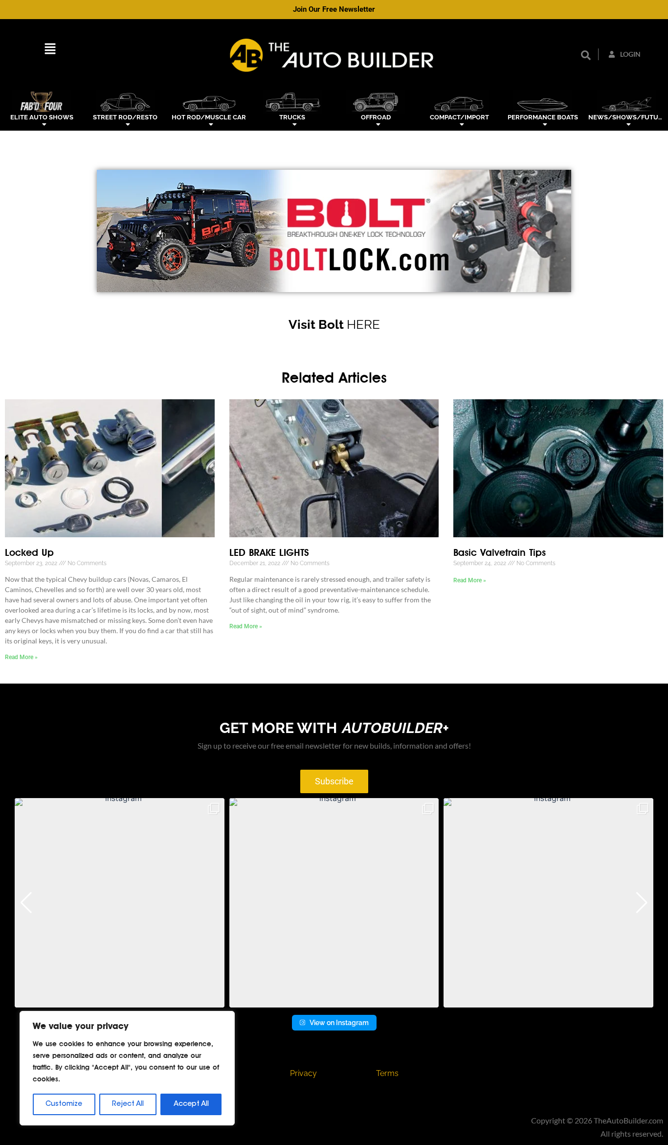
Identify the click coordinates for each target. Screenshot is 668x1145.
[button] (50, 50)
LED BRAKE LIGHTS (269, 553)
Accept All (191, 1104)
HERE (363, 324)
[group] (119, 903)
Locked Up (29, 553)
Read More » (21, 657)
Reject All (128, 1104)
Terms (387, 1073)
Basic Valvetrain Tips (499, 553)
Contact (218, 1073)
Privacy (303, 1073)
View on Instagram (339, 1023)
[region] (127, 1068)
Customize (63, 1104)
